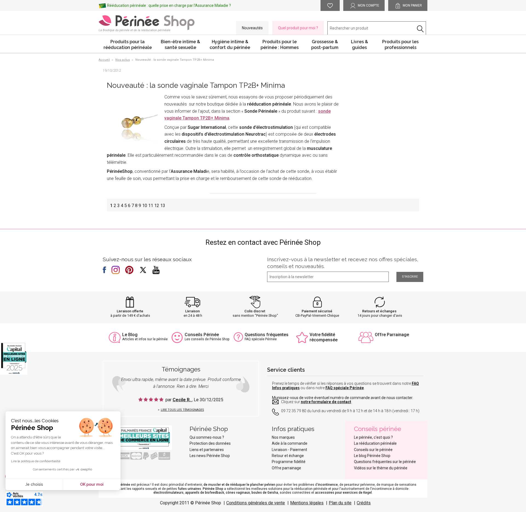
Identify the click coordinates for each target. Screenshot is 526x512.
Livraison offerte (130, 311)
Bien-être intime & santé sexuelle (180, 44)
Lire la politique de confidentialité (35, 461)
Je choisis (34, 484)
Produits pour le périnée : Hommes (280, 44)
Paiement (298, 449)
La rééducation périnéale (375, 443)
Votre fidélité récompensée (324, 337)
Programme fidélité (288, 461)
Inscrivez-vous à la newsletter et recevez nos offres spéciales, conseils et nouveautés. (342, 262)
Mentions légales (307, 502)
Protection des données (210, 443)
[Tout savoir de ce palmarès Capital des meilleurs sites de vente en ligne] (139, 438)
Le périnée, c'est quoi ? (373, 437)
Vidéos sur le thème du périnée (380, 468)
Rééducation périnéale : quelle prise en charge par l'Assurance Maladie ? (169, 5)
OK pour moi (92, 484)
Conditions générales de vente (255, 502)
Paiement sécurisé (317, 311)
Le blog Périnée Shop (372, 455)
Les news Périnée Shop (210, 455)
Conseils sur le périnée (373, 449)
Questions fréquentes (266, 334)
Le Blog (130, 334)
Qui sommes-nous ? (207, 437)
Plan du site (340, 502)
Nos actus (122, 60)
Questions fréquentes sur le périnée (385, 461)
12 (156, 205)
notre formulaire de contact (326, 402)
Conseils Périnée (202, 334)
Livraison (192, 311)
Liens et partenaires (207, 449)
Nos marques (283, 437)
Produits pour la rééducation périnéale (128, 44)
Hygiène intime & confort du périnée (230, 44)
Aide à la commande (289, 443)
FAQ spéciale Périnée (344, 388)
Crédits (364, 502)
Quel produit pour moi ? (298, 28)
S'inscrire (410, 276)
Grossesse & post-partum (324, 44)
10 (144, 205)
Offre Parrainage (392, 334)
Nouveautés (252, 28)
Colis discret (254, 311)
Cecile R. (182, 399)
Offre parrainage (286, 468)
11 (150, 205)
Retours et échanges (379, 311)
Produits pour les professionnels (400, 44)
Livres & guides (359, 44)
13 (162, 205)
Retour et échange (288, 455)
